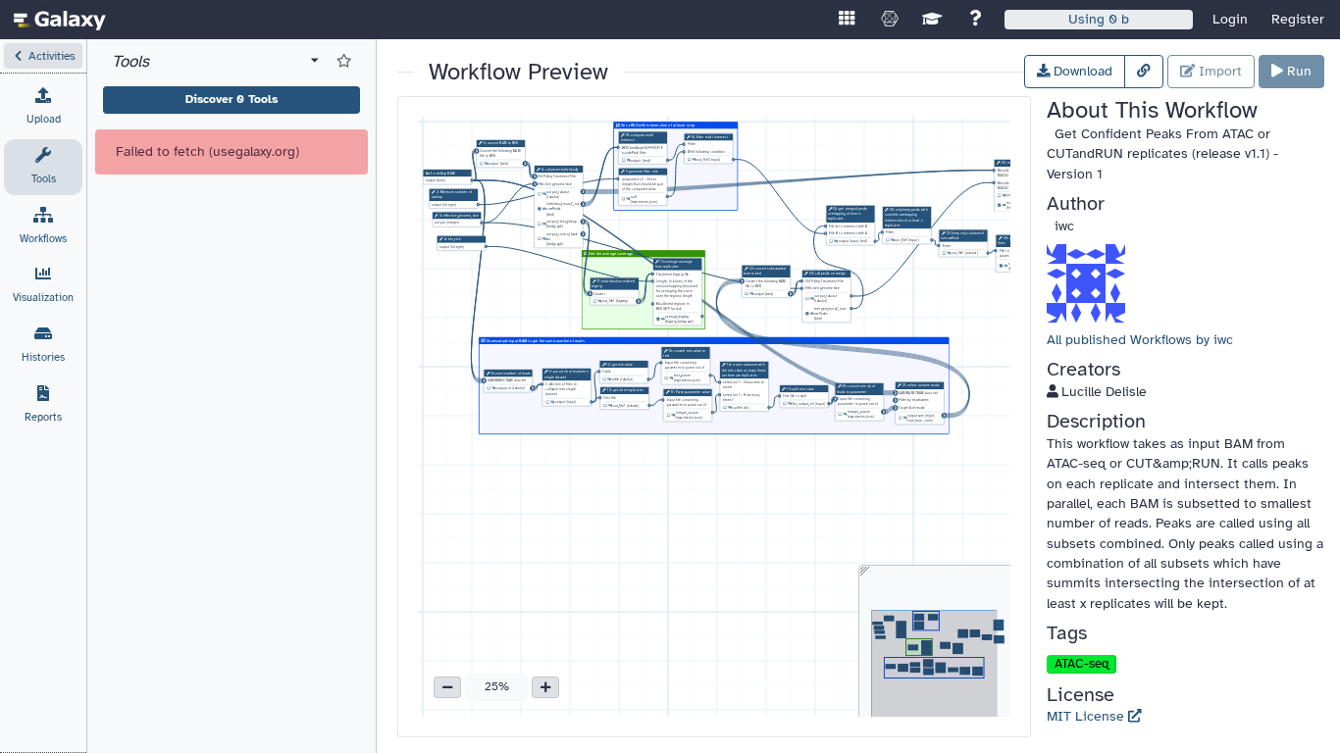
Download (1081, 71)
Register (1297, 19)
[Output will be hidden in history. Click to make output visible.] (486, 164)
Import (1218, 71)
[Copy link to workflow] (1143, 71)
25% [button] (497, 686)
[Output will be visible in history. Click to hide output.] (543, 209)
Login (1230, 19)
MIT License (1087, 716)
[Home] (60, 19)
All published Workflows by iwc (1140, 339)
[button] (43, 56)
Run (1297, 71)
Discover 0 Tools (231, 99)
